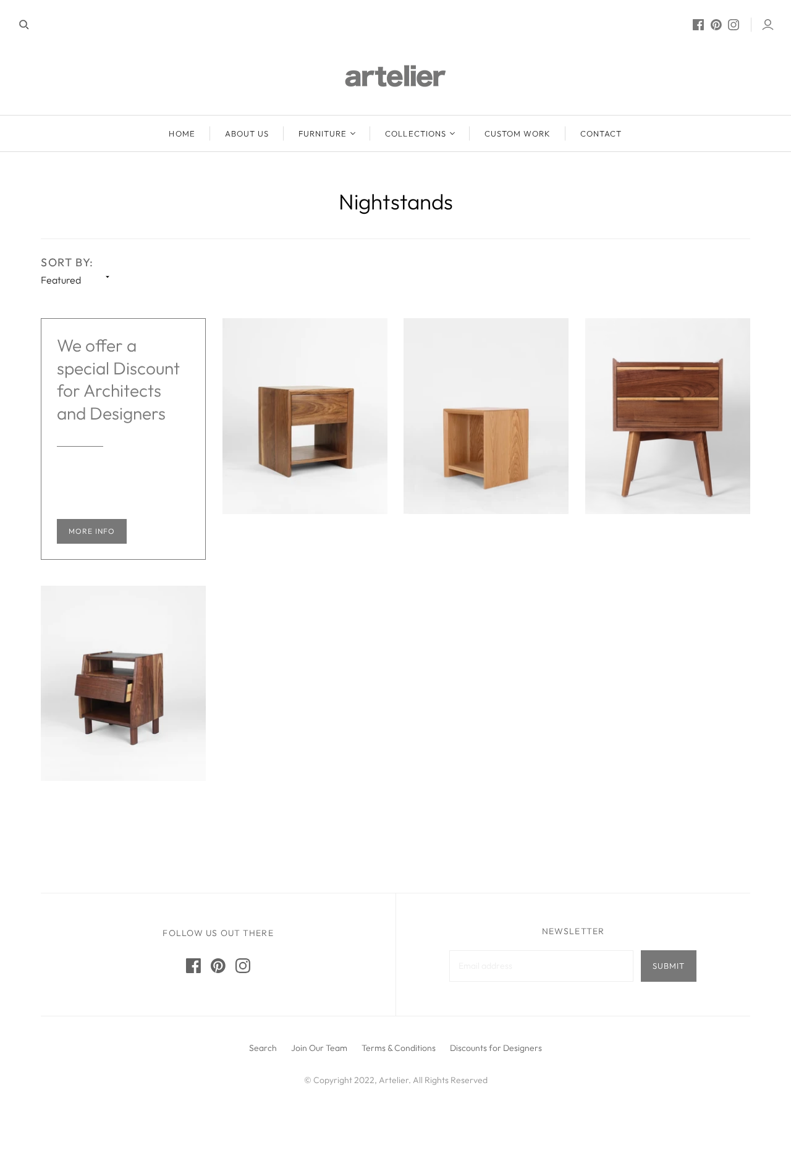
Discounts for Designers (496, 1047)
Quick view (304, 552)
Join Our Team (319, 1047)
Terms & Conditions (399, 1047)
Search (263, 1047)
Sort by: (67, 262)
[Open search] (24, 24)
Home (182, 133)
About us (247, 133)
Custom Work (517, 133)
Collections (415, 133)
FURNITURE (322, 133)
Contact (601, 133)
